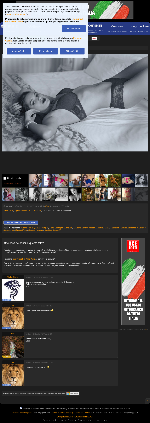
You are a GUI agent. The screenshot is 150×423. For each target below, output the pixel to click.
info (146, 330)
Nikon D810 (8, 211)
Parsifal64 (141, 228)
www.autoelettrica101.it (84, 417)
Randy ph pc (9, 230)
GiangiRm (68, 228)
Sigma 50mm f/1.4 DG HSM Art (28, 211)
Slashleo (48, 230)
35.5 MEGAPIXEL (77, 165)
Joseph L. (93, 228)
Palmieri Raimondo (128, 228)
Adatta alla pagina (77, 59)
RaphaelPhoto (21, 230)
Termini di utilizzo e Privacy (62, 413)
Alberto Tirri (26, 228)
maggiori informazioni (16, 14)
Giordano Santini (81, 228)
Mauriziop (115, 228)
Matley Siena (103, 228)
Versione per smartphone (22, 413)
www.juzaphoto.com (65, 417)
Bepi (34, 228)
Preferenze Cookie (82, 413)
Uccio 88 (56, 230)
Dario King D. (42, 228)
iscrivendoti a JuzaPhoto (24, 259)
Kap (47, 206)
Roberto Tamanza (35, 230)
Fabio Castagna (56, 228)
